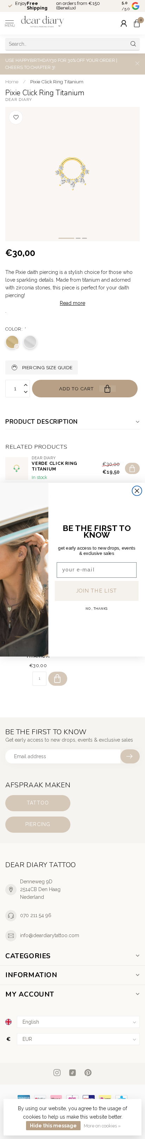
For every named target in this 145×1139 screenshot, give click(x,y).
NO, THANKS (97, 609)
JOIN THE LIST (97, 591)
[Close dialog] (136, 490)
